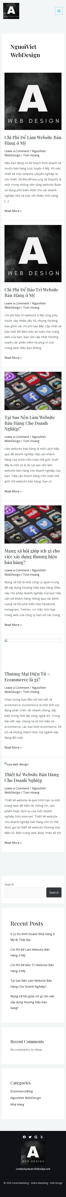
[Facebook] (24, 1137)
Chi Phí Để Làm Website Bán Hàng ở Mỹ (32, 140)
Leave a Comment (16, 151)
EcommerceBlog (21, 1091)
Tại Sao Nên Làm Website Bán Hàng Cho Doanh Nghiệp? (29, 423)
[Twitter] (30, 1137)
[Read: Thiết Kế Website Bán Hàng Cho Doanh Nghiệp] (16, 764)
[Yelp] (41, 1137)
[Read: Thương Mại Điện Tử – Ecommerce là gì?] (33, 652)
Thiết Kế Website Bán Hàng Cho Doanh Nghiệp (31, 777)
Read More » (13, 210)
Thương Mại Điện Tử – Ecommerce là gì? (27, 676)
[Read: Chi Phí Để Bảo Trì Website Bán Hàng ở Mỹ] (33, 253)
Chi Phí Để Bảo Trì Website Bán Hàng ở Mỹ (31, 292)
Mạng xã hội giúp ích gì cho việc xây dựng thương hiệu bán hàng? (32, 556)
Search (9, 884)
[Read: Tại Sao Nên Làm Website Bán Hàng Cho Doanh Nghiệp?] (33, 391)
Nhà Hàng (17, 1104)
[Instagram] (35, 1137)
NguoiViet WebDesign (25, 1098)
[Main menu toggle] (59, 11)
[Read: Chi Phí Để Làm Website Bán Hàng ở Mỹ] (33, 101)
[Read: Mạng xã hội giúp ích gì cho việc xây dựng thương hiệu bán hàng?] (33, 524)
